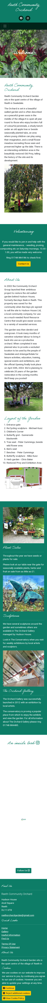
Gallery (4, 931)
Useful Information (10, 935)
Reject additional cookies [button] (18, 993)
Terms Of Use (8, 943)
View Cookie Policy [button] (14, 998)
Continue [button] (9, 988)
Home (4, 928)
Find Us (5, 938)
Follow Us (22, 870)
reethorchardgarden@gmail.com (17, 915)
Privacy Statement (10, 947)
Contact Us (23, 263)
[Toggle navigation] (4, 26)
